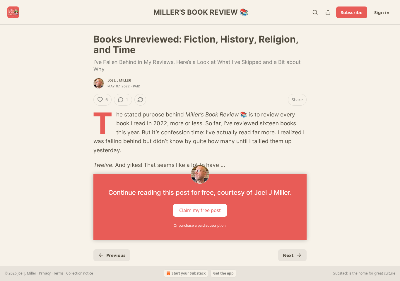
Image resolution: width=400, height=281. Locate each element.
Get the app (223, 273)
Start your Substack (189, 273)
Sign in (381, 12)
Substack (340, 273)
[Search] (315, 12)
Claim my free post (200, 210)
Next (288, 255)
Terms (58, 273)
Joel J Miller (119, 80)
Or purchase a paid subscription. (200, 225)
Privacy (45, 273)
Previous (115, 255)
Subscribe (352, 12)
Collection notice (79, 273)
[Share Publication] (328, 12)
